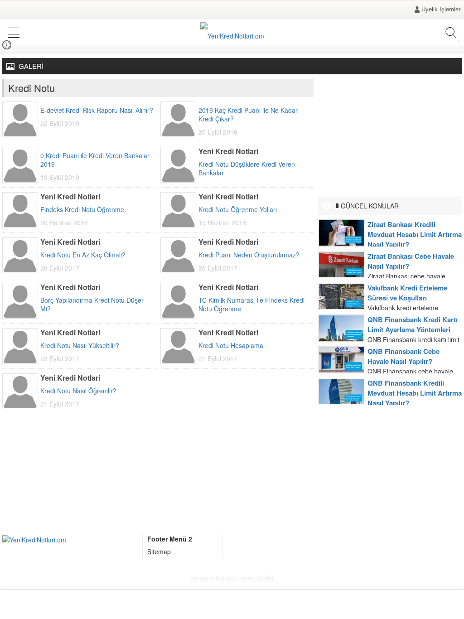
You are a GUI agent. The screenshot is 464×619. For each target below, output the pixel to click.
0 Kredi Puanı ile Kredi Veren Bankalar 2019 (95, 160)
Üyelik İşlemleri (441, 9)
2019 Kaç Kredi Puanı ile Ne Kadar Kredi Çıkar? (248, 114)
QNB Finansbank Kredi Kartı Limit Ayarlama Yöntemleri (412, 324)
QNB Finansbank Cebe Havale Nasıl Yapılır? (403, 356)
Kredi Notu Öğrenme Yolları (237, 209)
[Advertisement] (390, 135)
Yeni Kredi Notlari (228, 151)
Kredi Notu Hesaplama (230, 345)
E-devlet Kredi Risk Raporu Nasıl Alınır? (96, 110)
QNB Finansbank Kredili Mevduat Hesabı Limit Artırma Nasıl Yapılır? (414, 393)
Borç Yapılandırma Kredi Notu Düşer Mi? (92, 304)
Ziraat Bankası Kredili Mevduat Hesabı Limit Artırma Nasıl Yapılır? (414, 234)
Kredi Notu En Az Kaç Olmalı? (83, 255)
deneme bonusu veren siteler (232, 577)
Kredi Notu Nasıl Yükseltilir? (79, 345)
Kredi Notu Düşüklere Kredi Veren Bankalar (246, 168)
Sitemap (159, 551)
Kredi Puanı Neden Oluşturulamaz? (249, 255)
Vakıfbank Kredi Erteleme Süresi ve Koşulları (407, 293)
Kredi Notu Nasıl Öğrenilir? (78, 391)
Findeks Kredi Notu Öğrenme (82, 209)
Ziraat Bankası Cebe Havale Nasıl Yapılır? (410, 261)
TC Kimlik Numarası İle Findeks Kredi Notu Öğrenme (251, 304)
